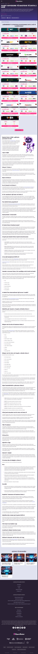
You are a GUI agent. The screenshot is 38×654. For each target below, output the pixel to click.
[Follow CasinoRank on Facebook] (13, 628)
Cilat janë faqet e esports (19, 597)
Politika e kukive (15, 652)
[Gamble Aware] (17, 643)
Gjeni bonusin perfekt (19, 599)
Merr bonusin (10, 37)
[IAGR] (8, 639)
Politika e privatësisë (19, 616)
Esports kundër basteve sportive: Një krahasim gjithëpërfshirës (19, 600)
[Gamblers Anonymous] (13, 639)
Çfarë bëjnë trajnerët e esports (19, 602)
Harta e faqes (31, 652)
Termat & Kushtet (7, 652)
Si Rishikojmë (19, 613)
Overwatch (19, 584)
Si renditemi (19, 615)
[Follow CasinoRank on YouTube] (20, 628)
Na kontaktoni (19, 611)
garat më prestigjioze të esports (14, 298)
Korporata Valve (12, 140)
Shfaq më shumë (18, 130)
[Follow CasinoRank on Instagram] (16, 628)
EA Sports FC (19, 591)
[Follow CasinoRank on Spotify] (22, 628)
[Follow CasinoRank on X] (18, 628)
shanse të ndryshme (14, 539)
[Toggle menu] (2, 1)
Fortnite (19, 586)
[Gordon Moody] (28, 639)
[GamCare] (20, 639)
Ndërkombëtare (6, 393)
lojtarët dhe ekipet (11, 330)
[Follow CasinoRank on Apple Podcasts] (24, 628)
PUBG (19, 587)
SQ (18, 630)
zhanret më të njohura (15, 170)
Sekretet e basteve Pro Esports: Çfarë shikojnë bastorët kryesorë (19, 603)
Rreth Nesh (19, 610)
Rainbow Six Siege (19, 589)
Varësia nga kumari (23, 652)
